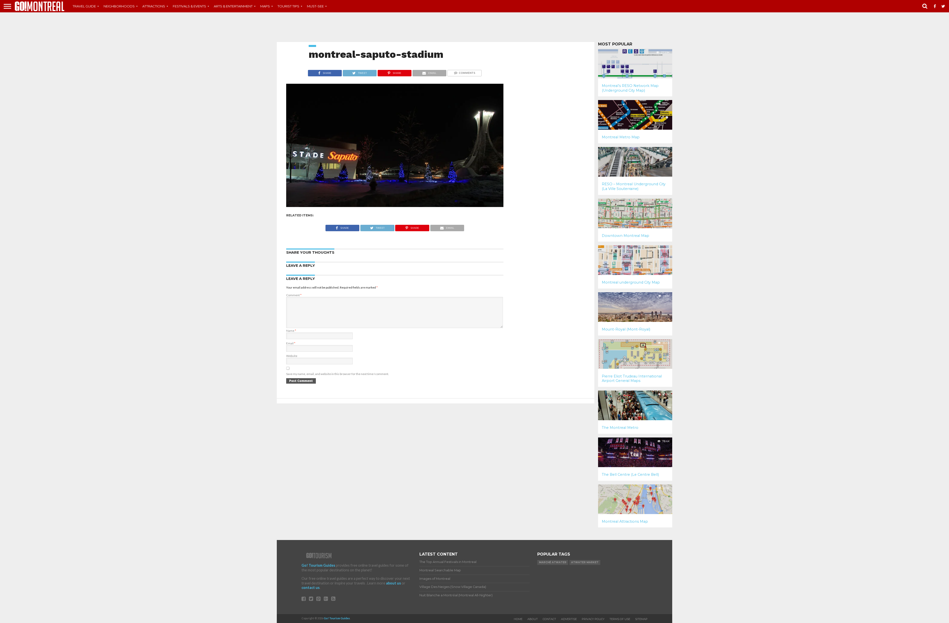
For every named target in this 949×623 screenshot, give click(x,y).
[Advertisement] (474, 27)
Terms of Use (619, 619)
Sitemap (641, 619)
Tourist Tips (288, 6)
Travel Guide (84, 6)
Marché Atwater (552, 562)
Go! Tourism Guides (318, 565)
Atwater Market (585, 562)
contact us (311, 587)
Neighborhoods (119, 6)
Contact (549, 619)
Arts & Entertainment (233, 6)
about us (393, 583)
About (532, 619)
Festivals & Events (189, 6)
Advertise (569, 619)
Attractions (153, 6)
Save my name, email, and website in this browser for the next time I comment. (337, 374)
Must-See (315, 6)
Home (518, 619)
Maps (265, 6)
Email (290, 343)
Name (291, 330)
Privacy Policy (593, 619)
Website (291, 356)
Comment (294, 295)
